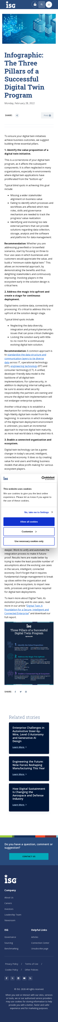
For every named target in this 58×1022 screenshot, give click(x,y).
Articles (34, 937)
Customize (27, 531)
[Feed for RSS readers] (30, 978)
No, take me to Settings (36, 512)
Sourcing (8, 942)
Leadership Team (12, 914)
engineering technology (24, 366)
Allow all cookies (29, 521)
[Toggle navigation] (49, 4)
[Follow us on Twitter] (12, 978)
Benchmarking (11, 948)
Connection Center (40, 942)
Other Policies (31, 969)
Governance (10, 937)
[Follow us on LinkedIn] (18, 978)
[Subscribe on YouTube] (24, 978)
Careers (8, 903)
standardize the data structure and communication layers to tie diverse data (25, 358)
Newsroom (9, 920)
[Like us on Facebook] (6, 978)
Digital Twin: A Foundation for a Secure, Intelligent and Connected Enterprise (26, 609)
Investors (8, 909)
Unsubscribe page (39, 948)
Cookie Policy (11, 969)
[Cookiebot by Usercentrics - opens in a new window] (42, 478)
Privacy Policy (11, 963)
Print (46, 115)
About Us (8, 897)
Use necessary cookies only (29, 541)
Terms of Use (31, 963)
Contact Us (28, 856)
